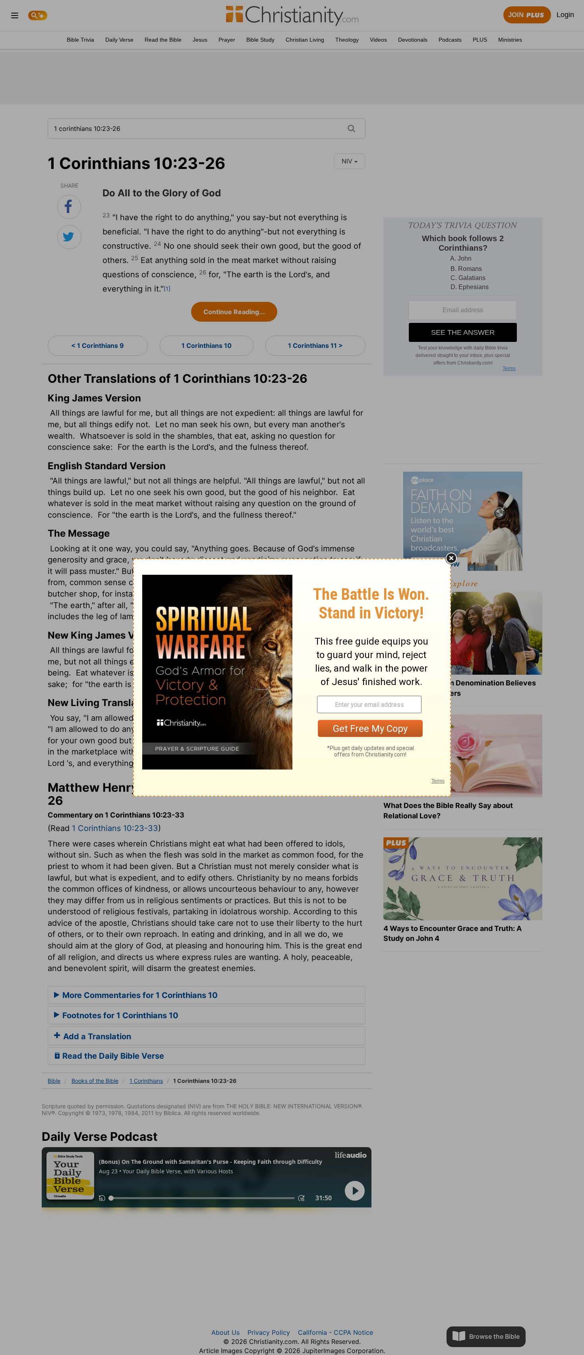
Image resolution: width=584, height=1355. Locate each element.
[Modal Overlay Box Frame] (292, 677)
